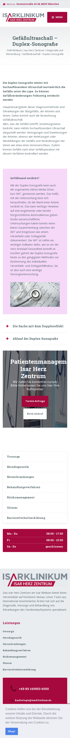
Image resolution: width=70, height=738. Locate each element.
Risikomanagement (21, 497)
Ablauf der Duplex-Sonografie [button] (35, 339)
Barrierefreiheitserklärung (26, 518)
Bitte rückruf (35, 413)
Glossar (12, 507)
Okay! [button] (11, 731)
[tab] (35, 326)
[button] (50, 722)
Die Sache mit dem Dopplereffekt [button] (38, 326)
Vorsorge (13, 456)
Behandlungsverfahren (23, 487)
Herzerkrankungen (20, 477)
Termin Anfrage (35, 401)
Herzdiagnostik (18, 467)
